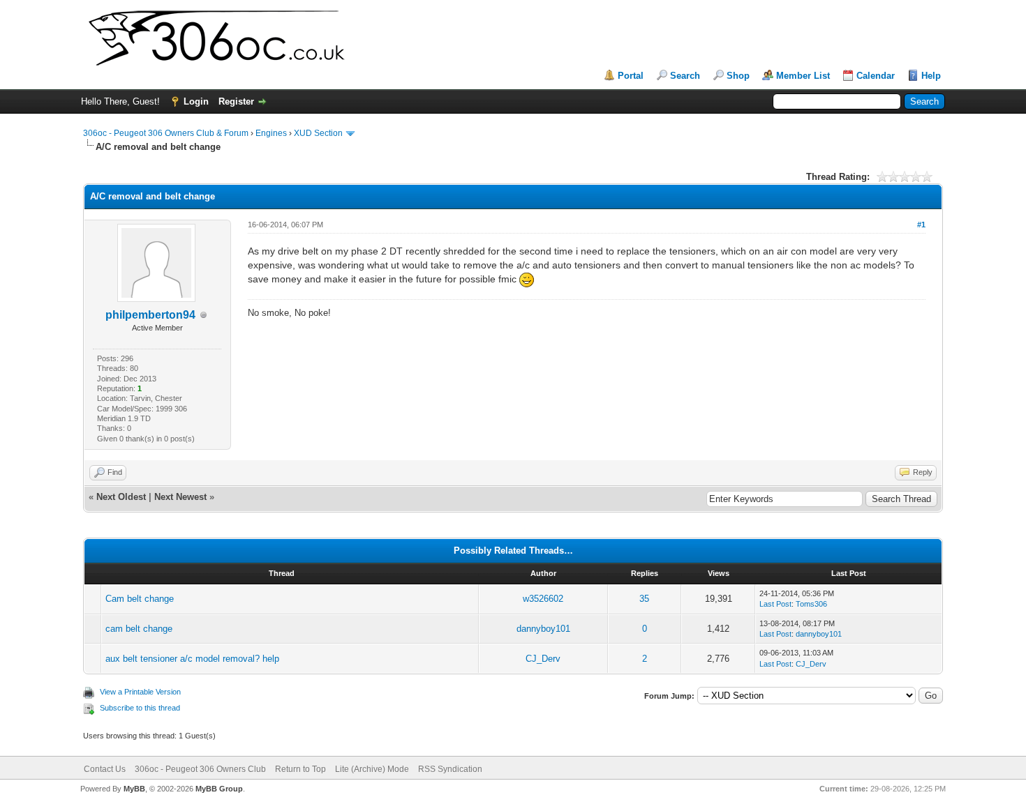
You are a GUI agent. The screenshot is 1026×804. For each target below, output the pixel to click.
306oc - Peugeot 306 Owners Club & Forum (165, 133)
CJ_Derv (543, 658)
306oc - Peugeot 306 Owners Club (200, 769)
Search (685, 75)
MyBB (134, 788)
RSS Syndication (450, 769)
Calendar (875, 75)
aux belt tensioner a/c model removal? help (192, 658)
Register (236, 101)
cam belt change (138, 628)
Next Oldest (121, 497)
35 (644, 598)
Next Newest (180, 497)
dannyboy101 (543, 628)
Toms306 (811, 604)
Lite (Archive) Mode (372, 769)
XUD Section (318, 133)
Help (931, 75)
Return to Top (300, 769)
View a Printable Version (140, 692)
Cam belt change (139, 598)
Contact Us (105, 769)
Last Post (775, 604)
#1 (921, 224)
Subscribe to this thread (140, 708)
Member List (803, 75)
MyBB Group (219, 788)
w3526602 (543, 598)
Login (196, 101)
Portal (631, 75)
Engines (271, 133)
